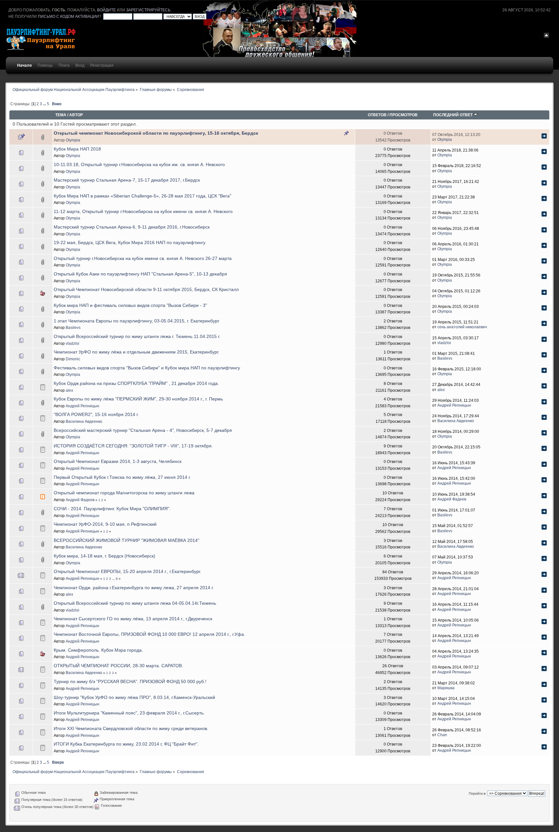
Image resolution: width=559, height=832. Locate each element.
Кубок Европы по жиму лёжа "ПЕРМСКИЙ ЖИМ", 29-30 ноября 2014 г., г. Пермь (138, 399)
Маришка (446, 688)
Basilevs (73, 327)
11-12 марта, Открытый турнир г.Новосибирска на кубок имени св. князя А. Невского (143, 211)
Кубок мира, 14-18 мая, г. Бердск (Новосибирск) (104, 556)
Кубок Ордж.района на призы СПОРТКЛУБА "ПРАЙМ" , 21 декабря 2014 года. (136, 383)
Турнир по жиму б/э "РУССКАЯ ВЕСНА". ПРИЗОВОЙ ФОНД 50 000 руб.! (130, 681)
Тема (60, 115)
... (45, 104)
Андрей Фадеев (80, 500)
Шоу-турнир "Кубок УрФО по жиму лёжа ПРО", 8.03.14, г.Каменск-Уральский (134, 697)
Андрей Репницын (82, 406)
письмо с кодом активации (68, 16)
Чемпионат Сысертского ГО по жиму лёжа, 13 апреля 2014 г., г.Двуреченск (133, 618)
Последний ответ (453, 115)
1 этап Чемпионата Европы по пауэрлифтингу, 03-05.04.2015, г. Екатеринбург (136, 321)
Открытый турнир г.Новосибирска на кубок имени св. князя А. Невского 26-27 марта (143, 258)
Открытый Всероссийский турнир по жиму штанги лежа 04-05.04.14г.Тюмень (135, 603)
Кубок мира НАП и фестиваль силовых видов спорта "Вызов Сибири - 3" (130, 305)
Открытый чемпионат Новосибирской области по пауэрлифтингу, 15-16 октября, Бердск (156, 133)
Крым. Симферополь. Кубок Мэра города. (98, 650)
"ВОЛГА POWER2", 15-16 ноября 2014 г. (96, 414)
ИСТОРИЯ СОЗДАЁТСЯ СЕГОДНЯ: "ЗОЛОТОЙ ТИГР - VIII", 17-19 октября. (133, 446)
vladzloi (72, 343)
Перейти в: (478, 793)
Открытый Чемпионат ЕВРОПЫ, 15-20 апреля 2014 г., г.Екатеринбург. (127, 571)
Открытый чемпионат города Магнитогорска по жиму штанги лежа (124, 492)
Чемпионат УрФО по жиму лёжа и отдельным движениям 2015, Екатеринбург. (136, 352)
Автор (76, 115)
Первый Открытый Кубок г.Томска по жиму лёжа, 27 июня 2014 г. (122, 477)
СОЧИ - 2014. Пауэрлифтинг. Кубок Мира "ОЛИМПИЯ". (112, 508)
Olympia (73, 140)
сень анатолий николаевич (462, 327)
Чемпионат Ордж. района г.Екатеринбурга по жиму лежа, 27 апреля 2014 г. (134, 587)
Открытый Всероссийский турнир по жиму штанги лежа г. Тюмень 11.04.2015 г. (137, 336)
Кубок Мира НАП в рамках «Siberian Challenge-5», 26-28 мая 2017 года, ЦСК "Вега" (142, 196)
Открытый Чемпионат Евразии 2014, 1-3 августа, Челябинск (117, 461)
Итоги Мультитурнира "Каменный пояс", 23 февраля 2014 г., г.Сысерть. (129, 713)
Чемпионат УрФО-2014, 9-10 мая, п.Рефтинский (105, 524)
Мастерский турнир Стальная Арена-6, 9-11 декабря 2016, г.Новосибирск (132, 227)
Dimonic (73, 359)
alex (69, 390)
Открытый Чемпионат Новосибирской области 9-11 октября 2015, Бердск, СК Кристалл (146, 289)
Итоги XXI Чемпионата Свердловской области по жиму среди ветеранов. (131, 728)
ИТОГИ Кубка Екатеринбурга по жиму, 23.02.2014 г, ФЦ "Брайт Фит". (126, 744)
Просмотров (403, 115)
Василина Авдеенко (84, 421)
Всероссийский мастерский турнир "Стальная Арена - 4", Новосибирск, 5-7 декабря (143, 430)
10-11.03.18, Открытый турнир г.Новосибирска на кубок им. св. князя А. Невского (139, 164)
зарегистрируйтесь (148, 10)
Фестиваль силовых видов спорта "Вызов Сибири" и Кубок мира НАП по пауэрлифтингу (147, 367)
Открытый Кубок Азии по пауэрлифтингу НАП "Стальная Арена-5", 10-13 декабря (140, 274)
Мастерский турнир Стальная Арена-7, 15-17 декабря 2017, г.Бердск (127, 180)
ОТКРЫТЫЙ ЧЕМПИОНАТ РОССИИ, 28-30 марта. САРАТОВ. (118, 665)
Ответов (377, 115)
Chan (442, 735)
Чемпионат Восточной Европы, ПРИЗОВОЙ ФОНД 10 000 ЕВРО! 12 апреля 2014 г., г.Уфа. (149, 634)
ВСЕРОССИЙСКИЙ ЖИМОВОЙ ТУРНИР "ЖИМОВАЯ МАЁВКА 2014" (126, 540)
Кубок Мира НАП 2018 (77, 149)
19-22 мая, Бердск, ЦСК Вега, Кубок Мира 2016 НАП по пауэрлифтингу (129, 242)
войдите (106, 10)
